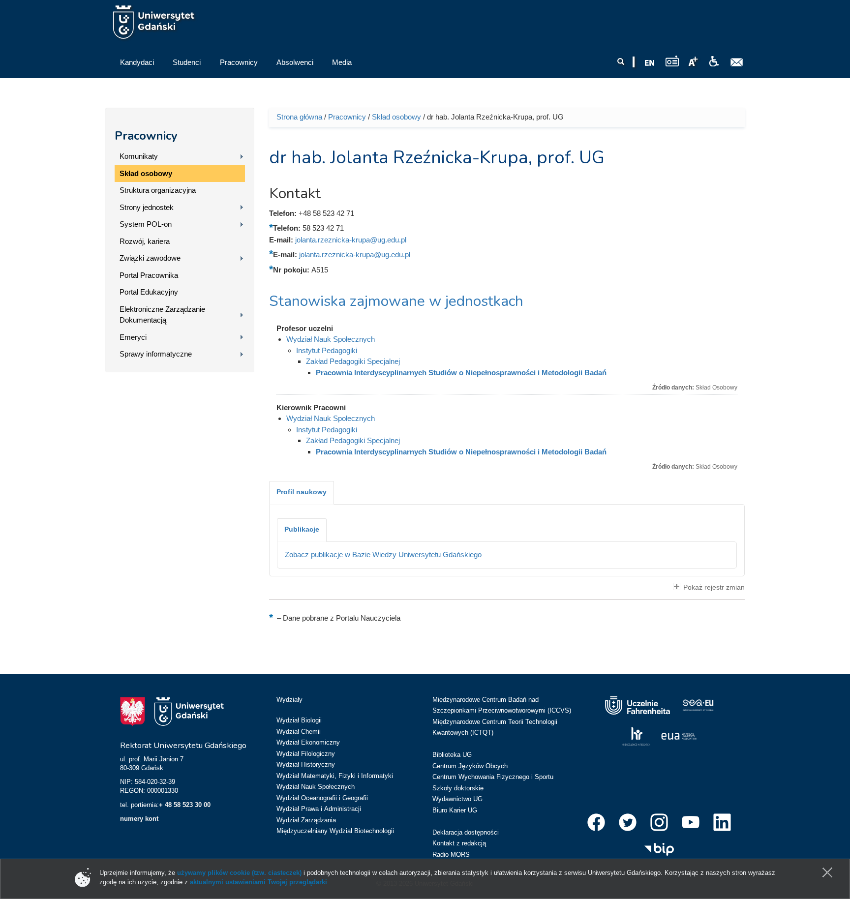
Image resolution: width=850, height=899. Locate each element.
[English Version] (650, 63)
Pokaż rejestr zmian (714, 587)
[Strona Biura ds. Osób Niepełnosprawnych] (713, 61)
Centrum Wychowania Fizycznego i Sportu (492, 776)
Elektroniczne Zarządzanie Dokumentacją (162, 315)
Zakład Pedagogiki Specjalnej (353, 361)
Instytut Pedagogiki (326, 350)
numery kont (139, 818)
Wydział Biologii (299, 720)
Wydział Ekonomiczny (308, 742)
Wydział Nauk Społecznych (330, 339)
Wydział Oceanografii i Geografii (322, 798)
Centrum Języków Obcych (470, 766)
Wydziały (289, 699)
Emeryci (133, 337)
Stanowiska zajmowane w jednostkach (396, 301)
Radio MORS (451, 854)
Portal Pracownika (149, 275)
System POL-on (146, 224)
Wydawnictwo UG (457, 799)
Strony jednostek (147, 207)
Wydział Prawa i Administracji (318, 808)
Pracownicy (146, 136)
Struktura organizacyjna (158, 190)
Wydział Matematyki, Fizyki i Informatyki (334, 775)
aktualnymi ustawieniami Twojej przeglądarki (258, 882)
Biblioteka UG (452, 754)
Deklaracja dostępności (465, 832)
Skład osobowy (146, 173)
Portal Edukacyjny (149, 292)
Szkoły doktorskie (458, 788)
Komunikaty (139, 156)
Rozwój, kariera (145, 241)
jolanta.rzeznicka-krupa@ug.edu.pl (350, 240)
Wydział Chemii (298, 731)
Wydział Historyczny (305, 764)
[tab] (301, 493)
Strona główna (299, 117)
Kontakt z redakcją (459, 843)
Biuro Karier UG (454, 810)
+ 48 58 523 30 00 (185, 805)
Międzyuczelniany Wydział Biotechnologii (335, 831)
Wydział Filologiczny (305, 753)
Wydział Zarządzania (306, 820)
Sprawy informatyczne (156, 354)
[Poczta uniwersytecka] (737, 62)
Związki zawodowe (150, 258)
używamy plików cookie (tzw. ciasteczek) (239, 872)
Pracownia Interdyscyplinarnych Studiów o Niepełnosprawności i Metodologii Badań (461, 372)
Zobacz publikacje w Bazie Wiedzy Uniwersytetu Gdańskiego (383, 554)
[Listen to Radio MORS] (672, 60)
